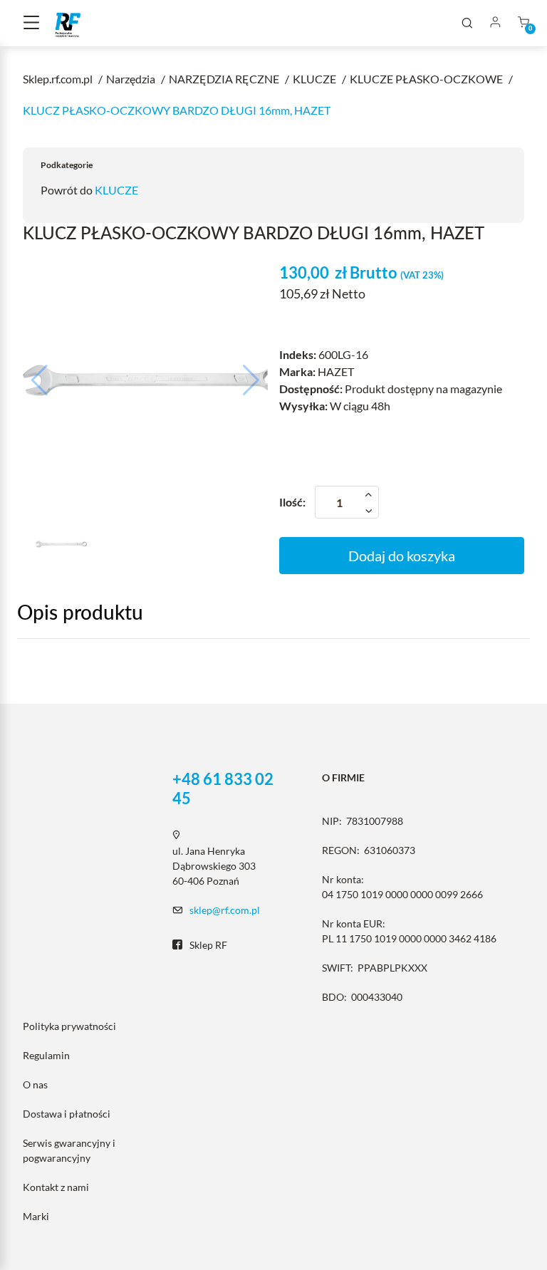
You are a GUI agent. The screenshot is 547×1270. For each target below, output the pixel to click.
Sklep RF (208, 945)
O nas (35, 1084)
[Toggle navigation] (31, 23)
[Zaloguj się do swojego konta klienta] (495, 23)
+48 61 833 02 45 (223, 788)
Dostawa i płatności (66, 1114)
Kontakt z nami (56, 1187)
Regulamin (46, 1055)
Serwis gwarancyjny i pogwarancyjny (69, 1150)
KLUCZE (116, 190)
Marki (36, 1216)
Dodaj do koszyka (401, 555)
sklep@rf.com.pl (224, 910)
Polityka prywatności (69, 1026)
